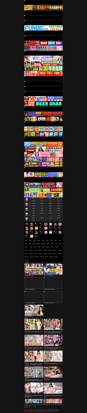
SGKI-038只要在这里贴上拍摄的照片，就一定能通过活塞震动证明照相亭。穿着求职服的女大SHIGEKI (34, 380)
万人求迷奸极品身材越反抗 (30, 302)
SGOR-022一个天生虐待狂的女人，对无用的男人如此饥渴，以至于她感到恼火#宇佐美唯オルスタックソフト (34, 364)
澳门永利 (42, 240)
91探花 (42, 205)
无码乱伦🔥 (60, 250)
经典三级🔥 (26, 256)
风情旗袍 (33, 210)
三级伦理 (33, 200)
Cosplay (50, 200)
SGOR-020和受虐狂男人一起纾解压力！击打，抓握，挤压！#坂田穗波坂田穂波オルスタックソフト (53, 349)
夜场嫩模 (47, 246)
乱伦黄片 (34, 246)
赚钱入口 (46, 256)
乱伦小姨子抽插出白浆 (29, 316)
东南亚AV (58, 203)
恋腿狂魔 (58, 208)
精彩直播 (52, 243)
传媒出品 (33, 215)
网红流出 (50, 205)
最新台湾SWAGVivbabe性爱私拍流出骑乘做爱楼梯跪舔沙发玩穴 (34, 396)
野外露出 (58, 205)
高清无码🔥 (51, 256)
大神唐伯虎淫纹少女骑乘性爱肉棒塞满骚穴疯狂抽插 (53, 396)
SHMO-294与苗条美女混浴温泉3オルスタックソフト (53, 364)
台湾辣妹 (33, 203)
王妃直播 (30, 246)
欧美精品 (50, 198)
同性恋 (59, 215)
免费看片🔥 (40, 250)
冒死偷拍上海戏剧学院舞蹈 (49, 289)
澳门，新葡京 (40, 253)
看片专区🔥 (42, 256)
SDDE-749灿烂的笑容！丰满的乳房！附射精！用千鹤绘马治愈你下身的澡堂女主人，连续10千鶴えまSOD (34, 349)
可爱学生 (50, 208)
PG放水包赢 (43, 243)
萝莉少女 (58, 198)
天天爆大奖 (31, 253)
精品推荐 (33, 198)
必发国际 (52, 246)
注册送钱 (51, 240)
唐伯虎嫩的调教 (47, 379)
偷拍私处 (39, 246)
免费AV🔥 (56, 256)
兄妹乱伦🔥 (37, 256)
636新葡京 (45, 250)
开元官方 (26, 253)
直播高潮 (48, 243)
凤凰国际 (38, 243)
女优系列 (42, 208)
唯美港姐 (50, 203)
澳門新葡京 (31, 250)
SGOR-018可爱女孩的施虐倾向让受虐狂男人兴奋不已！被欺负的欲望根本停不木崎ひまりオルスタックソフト (53, 333)
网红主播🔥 (26, 260)
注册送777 (55, 240)
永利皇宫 (35, 250)
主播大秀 (26, 246)
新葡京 (26, 243)
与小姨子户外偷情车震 (48, 275)
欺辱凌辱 (33, 205)
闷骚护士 (58, 210)
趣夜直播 (43, 246)
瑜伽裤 (50, 210)
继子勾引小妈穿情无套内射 (30, 289)
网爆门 (59, 213)
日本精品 (42, 200)
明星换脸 (42, 210)
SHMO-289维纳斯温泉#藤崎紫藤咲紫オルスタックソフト (34, 332)
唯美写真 (50, 213)
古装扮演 (33, 208)
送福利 (60, 240)
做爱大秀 (49, 253)
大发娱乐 (26, 250)
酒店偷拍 (60, 243)
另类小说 (33, 220)
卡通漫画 (33, 213)
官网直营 (38, 240)
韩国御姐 (42, 203)
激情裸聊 (49, 250)
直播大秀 (54, 253)
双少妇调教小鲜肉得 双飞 (49, 302)
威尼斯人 (26, 240)
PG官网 (30, 240)
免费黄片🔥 (54, 250)
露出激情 (42, 213)
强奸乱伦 (42, 198)
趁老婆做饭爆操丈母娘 (29, 275)
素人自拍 (58, 200)
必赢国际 (34, 243)
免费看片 (45, 253)
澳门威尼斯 (59, 253)
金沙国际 (35, 253)
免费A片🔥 (31, 256)
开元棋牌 (34, 240)
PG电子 (47, 240)
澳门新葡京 (57, 246)
